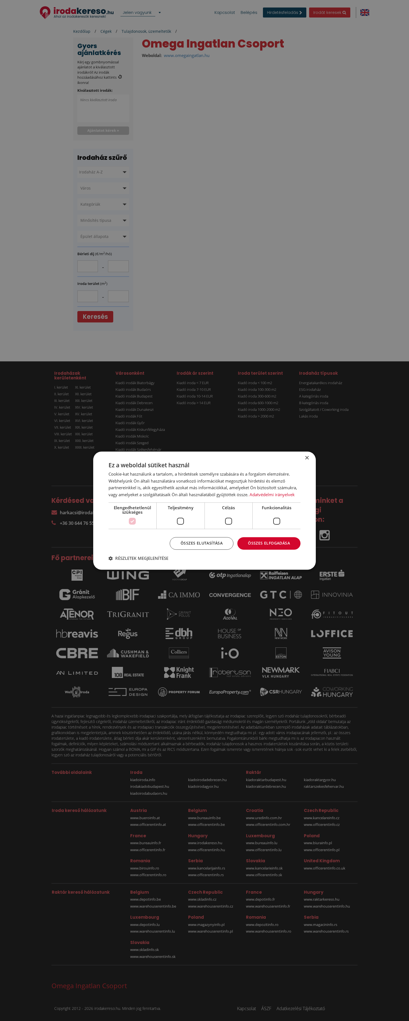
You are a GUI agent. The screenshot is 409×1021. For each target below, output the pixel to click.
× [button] (307, 458)
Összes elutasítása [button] (202, 543)
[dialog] (204, 510)
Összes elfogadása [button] (269, 543)
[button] (138, 558)
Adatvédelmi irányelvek (272, 495)
